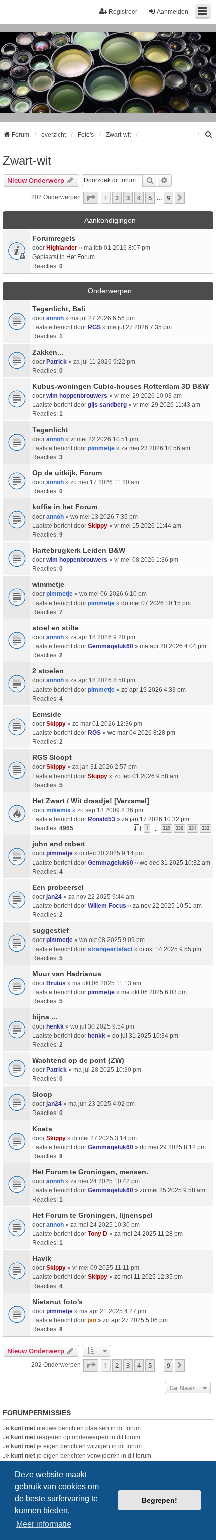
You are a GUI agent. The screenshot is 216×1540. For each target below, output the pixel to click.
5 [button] (150, 197)
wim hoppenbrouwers (76, 395)
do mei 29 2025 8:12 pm (173, 1147)
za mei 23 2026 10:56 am (155, 448)
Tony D (97, 1233)
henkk (55, 1026)
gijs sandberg (107, 404)
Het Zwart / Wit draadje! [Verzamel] (90, 801)
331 (192, 828)
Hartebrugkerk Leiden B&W (78, 550)
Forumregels (53, 238)
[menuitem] (208, 134)
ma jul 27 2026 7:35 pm (139, 327)
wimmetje (48, 584)
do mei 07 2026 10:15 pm (156, 603)
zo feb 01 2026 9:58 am (146, 776)
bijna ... (44, 1017)
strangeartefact (110, 949)
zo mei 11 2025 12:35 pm (148, 1276)
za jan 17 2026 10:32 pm (155, 819)
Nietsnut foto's (57, 1302)
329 (166, 828)
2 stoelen (48, 671)
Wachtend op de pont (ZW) (78, 1060)
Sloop (42, 1094)
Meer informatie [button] (43, 1524)
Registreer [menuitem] (123, 11)
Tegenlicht (50, 429)
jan (92, 1320)
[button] (90, 198)
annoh (55, 318)
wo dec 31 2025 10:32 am (175, 862)
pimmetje (101, 448)
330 (179, 828)
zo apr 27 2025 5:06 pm (135, 1320)
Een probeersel (58, 887)
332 (205, 828)
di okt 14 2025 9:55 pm (170, 949)
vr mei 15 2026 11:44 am (147, 525)
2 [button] (117, 197)
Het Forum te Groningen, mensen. (90, 1172)
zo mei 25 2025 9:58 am (172, 1190)
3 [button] (128, 197)
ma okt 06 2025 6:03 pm (154, 992)
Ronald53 (101, 819)
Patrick (56, 361)
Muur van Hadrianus (66, 974)
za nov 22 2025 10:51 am (167, 905)
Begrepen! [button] (159, 1500)
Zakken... (47, 352)
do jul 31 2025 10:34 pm (145, 1035)
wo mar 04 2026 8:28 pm (141, 732)
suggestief (50, 930)
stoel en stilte (55, 628)
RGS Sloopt (52, 757)
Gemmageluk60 (110, 646)
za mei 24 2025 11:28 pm (148, 1233)
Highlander (61, 247)
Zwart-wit (27, 160)
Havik (41, 1258)
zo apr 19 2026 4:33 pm (153, 689)
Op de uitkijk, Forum (67, 473)
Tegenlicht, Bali (58, 309)
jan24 (54, 896)
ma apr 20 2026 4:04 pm (173, 646)
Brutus (56, 983)
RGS (94, 327)
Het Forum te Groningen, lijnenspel (92, 1215)
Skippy (97, 525)
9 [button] (168, 197)
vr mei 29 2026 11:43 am (166, 404)
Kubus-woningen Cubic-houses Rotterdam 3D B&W (120, 386)
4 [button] (139, 197)
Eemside (46, 714)
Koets (42, 1129)
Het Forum (80, 257)
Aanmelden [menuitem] (172, 11)
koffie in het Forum (64, 507)
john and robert (58, 844)
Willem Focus (107, 905)
